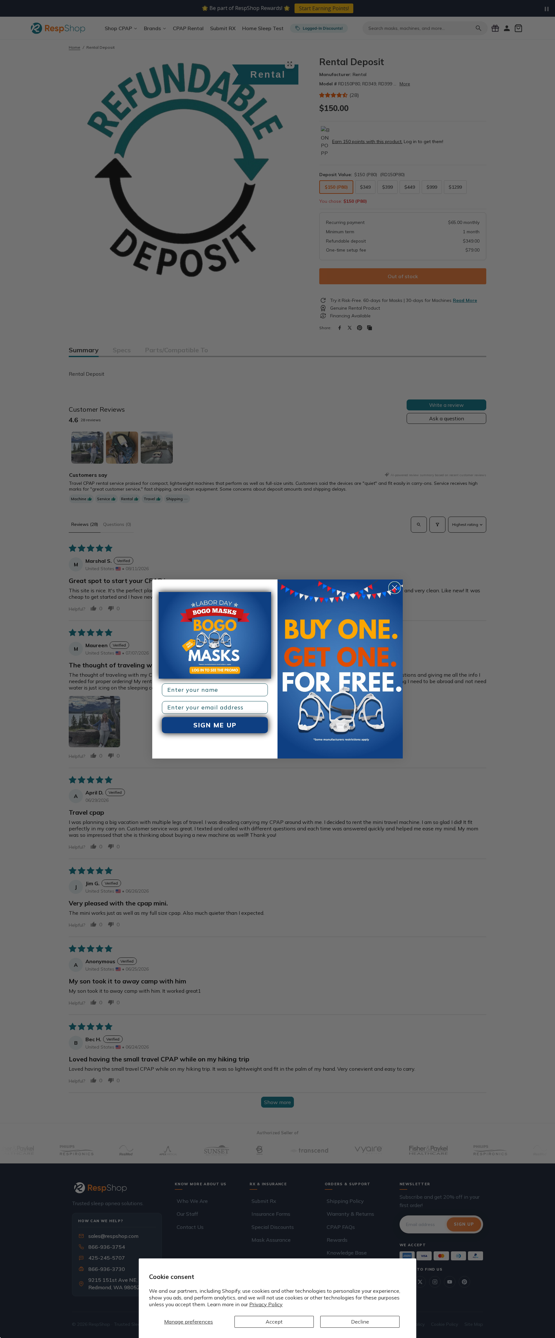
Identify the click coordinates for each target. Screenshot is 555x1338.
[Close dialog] (394, 587)
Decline (360, 1321)
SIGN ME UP (215, 725)
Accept (274, 1321)
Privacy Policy (266, 1304)
